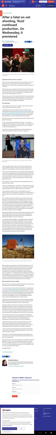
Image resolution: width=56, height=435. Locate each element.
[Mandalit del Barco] (4, 363)
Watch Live (43, 1)
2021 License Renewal (47, 416)
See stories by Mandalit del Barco (16, 366)
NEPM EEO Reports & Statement (46, 413)
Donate (51, 1)
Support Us (33, 413)
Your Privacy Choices (7, 431)
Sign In (36, 1)
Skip (21, 428)
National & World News (7, 13)
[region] (17, 421)
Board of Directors (35, 408)
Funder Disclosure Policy (47, 408)
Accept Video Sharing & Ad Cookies (9, 428)
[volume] (6, 5)
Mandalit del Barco (10, 41)
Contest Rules (34, 418)
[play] (3, 5)
